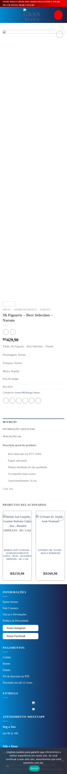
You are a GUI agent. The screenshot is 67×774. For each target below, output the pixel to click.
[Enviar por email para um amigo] (25, 401)
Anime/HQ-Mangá (25, 309)
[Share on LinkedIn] (38, 401)
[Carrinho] (59, 14)
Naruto (45, 309)
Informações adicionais (19, 429)
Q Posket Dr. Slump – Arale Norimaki (50, 551)
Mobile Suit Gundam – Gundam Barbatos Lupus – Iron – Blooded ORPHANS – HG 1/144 (17, 554)
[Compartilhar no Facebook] (12, 401)
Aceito (34, 768)
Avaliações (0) (12, 436)
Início (7, 309)
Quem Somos (10, 601)
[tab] (33, 422)
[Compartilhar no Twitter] (19, 401)
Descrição (10, 422)
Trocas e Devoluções (14, 614)
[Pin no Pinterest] (32, 401)
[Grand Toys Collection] (31, 15)
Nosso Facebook (15, 636)
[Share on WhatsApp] (6, 401)
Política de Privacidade (15, 620)
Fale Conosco (10, 608)
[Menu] (5, 15)
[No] (62, 762)
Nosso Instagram (15, 628)
